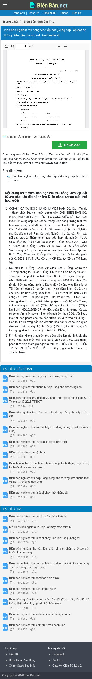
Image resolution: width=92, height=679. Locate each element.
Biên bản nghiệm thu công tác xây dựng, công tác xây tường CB (49, 414)
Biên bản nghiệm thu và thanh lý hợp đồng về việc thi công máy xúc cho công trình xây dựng (49, 565)
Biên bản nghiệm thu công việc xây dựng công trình (41, 376)
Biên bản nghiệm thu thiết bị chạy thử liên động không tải (44, 538)
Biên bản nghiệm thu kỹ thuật (27, 452)
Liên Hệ (13, 654)
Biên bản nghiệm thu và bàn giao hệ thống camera (40, 614)
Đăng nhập (49, 13)
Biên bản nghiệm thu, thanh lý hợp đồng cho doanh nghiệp (45, 387)
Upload (64, 13)
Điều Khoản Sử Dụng (22, 660)
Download (72, 145)
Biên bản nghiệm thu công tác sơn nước (34, 577)
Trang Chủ (18, 13)
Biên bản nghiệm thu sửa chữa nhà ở (32, 588)
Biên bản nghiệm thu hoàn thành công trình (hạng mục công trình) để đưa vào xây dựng (49, 465)
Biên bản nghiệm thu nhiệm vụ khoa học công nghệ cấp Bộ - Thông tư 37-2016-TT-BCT (49, 399)
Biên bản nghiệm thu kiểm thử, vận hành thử (37, 624)
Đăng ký (34, 13)
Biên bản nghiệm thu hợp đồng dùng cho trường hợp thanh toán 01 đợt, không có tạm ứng (49, 479)
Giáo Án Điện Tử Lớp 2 (67, 665)
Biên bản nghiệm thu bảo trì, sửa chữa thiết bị (38, 516)
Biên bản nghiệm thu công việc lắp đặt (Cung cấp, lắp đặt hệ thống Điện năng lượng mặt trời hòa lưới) (49, 601)
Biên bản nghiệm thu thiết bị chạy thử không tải (38, 492)
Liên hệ (76, 13)
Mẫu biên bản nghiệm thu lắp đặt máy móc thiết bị (40, 527)
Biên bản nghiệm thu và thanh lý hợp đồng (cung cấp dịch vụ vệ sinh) (49, 429)
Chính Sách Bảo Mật (22, 665)
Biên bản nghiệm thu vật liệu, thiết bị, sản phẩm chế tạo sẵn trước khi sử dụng (49, 550)
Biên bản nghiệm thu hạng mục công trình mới (38, 441)
